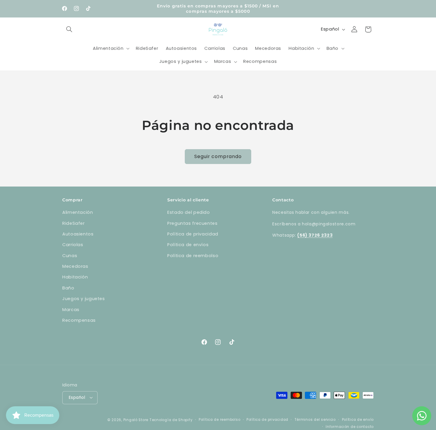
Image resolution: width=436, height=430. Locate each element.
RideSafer (73, 223)
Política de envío (358, 419)
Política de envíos (188, 245)
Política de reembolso (192, 256)
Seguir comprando (218, 156)
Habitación (75, 277)
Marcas (70, 310)
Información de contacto (350, 426)
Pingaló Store (136, 419)
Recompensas (79, 320)
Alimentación (77, 212)
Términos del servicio (315, 419)
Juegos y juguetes (83, 299)
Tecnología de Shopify (170, 419)
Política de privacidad (192, 234)
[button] (69, 29)
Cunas (69, 256)
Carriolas (72, 245)
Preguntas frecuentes (192, 223)
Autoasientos (78, 234)
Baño (68, 288)
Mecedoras (75, 266)
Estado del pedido (188, 212)
